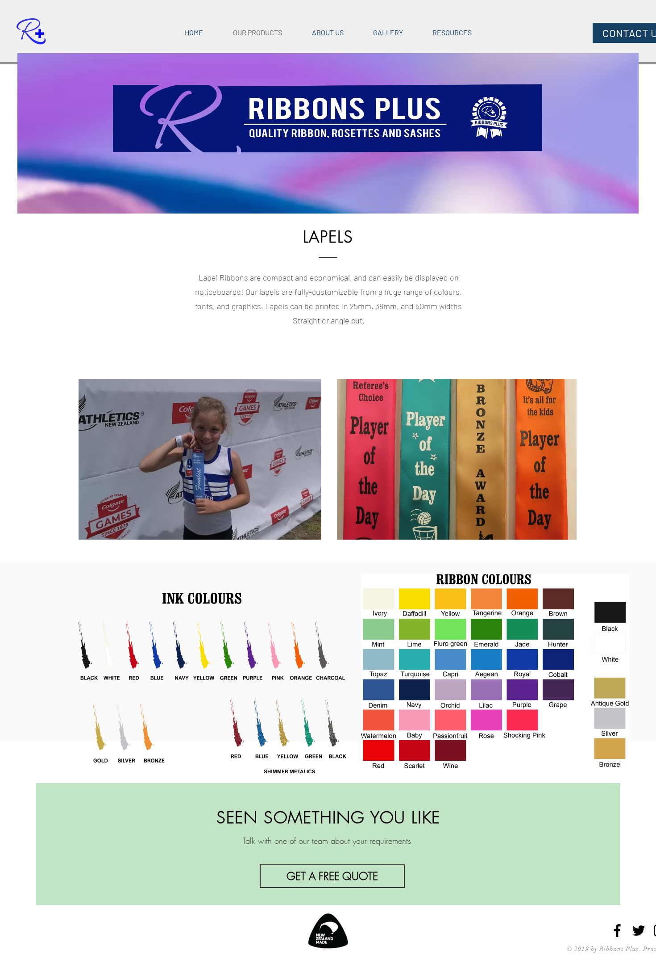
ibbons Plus (621, 949)
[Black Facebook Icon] (617, 930)
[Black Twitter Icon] (638, 930)
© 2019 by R (585, 949)
